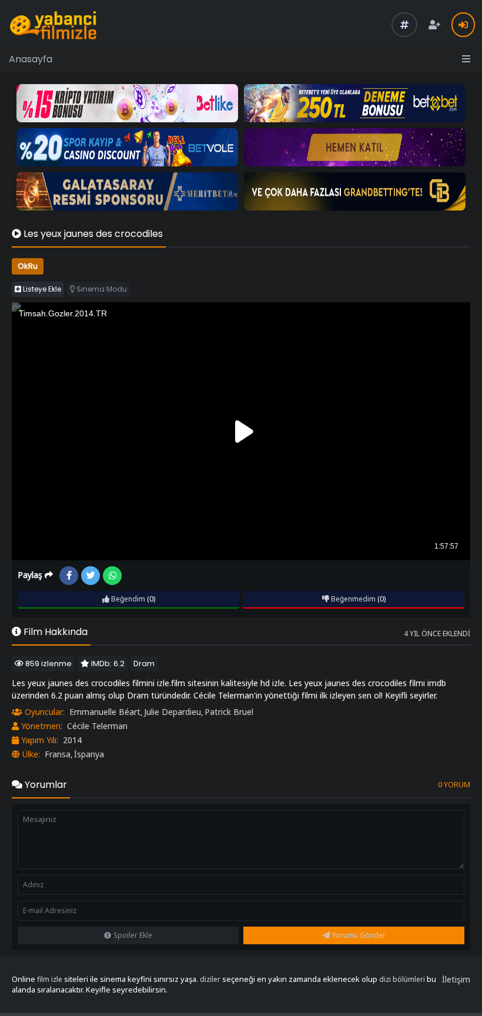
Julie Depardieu (172, 711)
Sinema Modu (101, 289)
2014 (72, 740)
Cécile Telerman (97, 725)
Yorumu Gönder (359, 935)
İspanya (89, 754)
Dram (144, 663)
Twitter (90, 575)
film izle (49, 979)
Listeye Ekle (41, 289)
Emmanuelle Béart (104, 711)
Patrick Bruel (229, 711)
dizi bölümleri (402, 979)
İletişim (456, 979)
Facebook (68, 575)
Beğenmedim (352, 599)
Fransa (58, 754)
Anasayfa (30, 59)
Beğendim (127, 599)
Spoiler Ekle (132, 935)
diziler (210, 979)
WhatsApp (112, 575)
